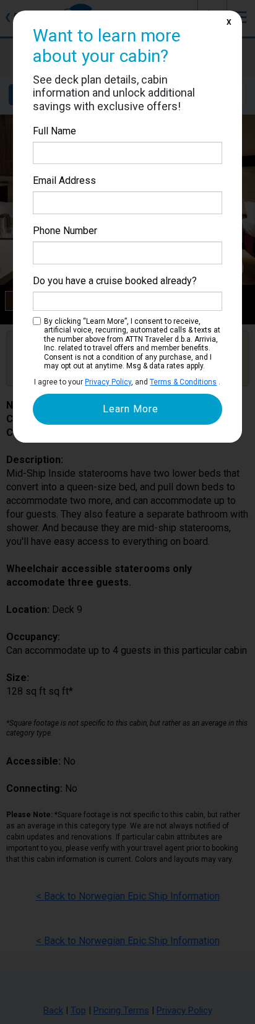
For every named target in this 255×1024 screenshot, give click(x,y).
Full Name (54, 131)
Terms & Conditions (183, 382)
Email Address (64, 180)
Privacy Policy (108, 382)
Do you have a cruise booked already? (115, 281)
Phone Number (65, 230)
